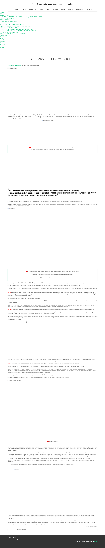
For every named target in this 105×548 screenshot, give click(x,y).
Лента (15, 530)
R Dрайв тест (33, 9)
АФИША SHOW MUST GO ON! (9, 32)
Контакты (89, 9)
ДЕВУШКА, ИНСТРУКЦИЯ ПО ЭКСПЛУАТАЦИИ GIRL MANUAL (18, 30)
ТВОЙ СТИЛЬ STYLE (6, 23)
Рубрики (23, 9)
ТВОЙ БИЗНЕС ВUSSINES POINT (9, 27)
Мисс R (48, 9)
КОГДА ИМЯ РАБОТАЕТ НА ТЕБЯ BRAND (12, 24)
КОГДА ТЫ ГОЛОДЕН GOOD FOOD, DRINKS (13, 33)
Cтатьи (63, 9)
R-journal (10, 65)
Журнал (55, 9)
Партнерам (79, 9)
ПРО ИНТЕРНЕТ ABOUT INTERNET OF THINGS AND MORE (16, 29)
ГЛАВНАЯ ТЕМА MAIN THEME (8, 21)
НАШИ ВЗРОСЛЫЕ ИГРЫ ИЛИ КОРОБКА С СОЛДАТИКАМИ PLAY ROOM (21, 16)
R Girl (41, 9)
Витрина (70, 9)
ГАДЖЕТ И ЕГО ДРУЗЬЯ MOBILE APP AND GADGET (15, 26)
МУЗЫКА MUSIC (5, 15)
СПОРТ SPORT (4, 20)
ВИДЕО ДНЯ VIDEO (6, 35)
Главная (15, 9)
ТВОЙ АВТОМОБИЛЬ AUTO (8, 18)
